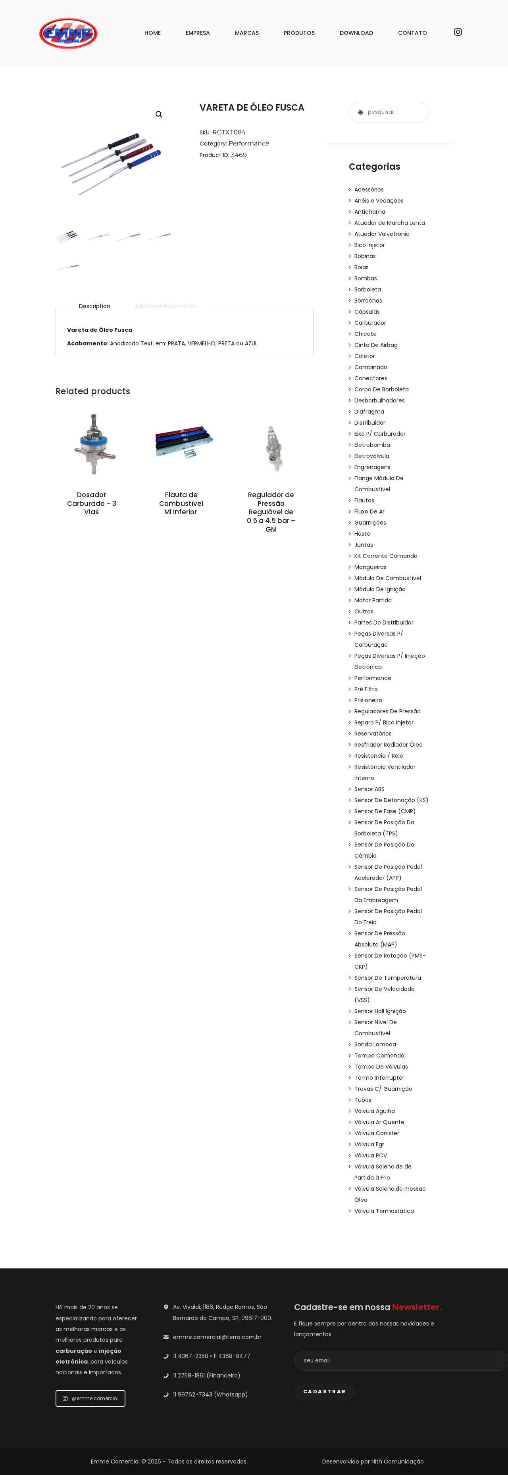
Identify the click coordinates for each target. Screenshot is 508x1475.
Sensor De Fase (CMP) (385, 811)
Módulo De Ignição (380, 589)
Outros (363, 611)
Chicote (365, 334)
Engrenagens (372, 467)
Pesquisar (359, 112)
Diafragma (369, 412)
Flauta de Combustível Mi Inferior (181, 504)
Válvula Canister (376, 1133)
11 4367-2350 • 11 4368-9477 (211, 1356)
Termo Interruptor (379, 1078)
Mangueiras (370, 567)
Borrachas (368, 301)
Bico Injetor (369, 245)
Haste (362, 534)
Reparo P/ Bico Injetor (384, 722)
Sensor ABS (369, 789)
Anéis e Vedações (379, 201)
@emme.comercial (95, 1398)
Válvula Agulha (374, 1111)
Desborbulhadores (379, 400)
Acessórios (369, 189)
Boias (361, 267)
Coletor (364, 356)
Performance (249, 143)
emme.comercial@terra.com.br (217, 1337)
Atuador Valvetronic (382, 234)
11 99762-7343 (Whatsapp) (210, 1394)
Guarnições (370, 523)
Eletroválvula (371, 456)
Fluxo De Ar (369, 511)
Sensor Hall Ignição (380, 1011)
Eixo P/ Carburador (380, 434)
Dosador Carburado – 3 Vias (91, 504)
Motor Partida (373, 600)
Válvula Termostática (384, 1211)
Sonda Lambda (375, 1044)
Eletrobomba (372, 445)
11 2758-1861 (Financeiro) (207, 1375)
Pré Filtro (366, 689)
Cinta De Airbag (376, 345)
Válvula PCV (370, 1155)
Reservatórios (373, 734)
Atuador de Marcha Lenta (389, 223)
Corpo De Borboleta (381, 389)
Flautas (364, 500)
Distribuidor (369, 423)
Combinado (370, 367)
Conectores (370, 378)
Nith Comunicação (397, 1461)
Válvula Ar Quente (379, 1122)
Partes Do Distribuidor (384, 622)
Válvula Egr (369, 1144)
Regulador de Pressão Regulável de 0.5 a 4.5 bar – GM (271, 512)
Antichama (369, 212)
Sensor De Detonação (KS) (391, 800)
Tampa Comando (379, 1055)
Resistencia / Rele (378, 756)
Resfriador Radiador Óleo (388, 745)
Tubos (362, 1100)
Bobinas (365, 256)
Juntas (363, 545)
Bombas (365, 278)
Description (94, 306)
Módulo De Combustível (387, 578)
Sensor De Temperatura (387, 978)
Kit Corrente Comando (386, 556)
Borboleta (367, 289)
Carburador (370, 323)
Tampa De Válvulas (381, 1067)
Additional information (166, 306)
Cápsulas (367, 312)
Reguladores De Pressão (387, 711)
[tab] (94, 306)
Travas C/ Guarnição (383, 1089)
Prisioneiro (368, 700)
